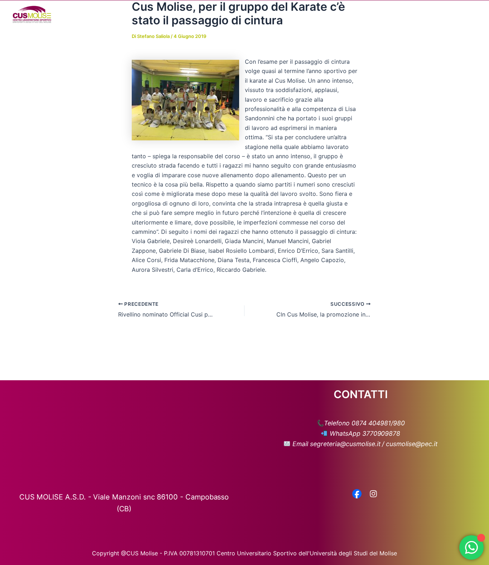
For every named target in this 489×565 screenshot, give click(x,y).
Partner (367, 14)
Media (329, 14)
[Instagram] (373, 494)
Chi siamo (224, 14)
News (302, 14)
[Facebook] (357, 494)
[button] (242, 14)
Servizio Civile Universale (422, 14)
